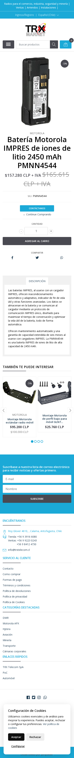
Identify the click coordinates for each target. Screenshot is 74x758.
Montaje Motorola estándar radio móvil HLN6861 (19, 422)
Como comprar (11, 574)
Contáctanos (37, 208)
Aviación (7, 634)
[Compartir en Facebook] (12, 258)
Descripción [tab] (37, 281)
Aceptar (16, 737)
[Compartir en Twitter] (37, 258)
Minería (7, 640)
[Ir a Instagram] (39, 697)
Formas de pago (12, 579)
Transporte (9, 645)
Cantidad (37, 223)
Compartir (37, 252)
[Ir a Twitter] (33, 697)
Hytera (6, 629)
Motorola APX (11, 623)
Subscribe (37, 498)
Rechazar (35, 737)
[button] (48, 15)
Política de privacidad (15, 596)
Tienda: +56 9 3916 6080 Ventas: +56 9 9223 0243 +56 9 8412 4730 (22, 540)
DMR (6, 617)
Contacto (8, 568)
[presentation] (3, 410)
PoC (5, 672)
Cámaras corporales (14, 651)
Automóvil (9, 678)
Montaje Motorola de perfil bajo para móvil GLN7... (54, 419)
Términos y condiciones (16, 585)
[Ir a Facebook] (28, 697)
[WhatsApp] (45, 697)
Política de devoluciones (17, 591)
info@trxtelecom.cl (19, 550)
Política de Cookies (14, 602)
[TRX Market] (35, 29)
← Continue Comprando (37, 214)
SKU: (30, 196)
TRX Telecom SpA (13, 667)
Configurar (18, 746)
